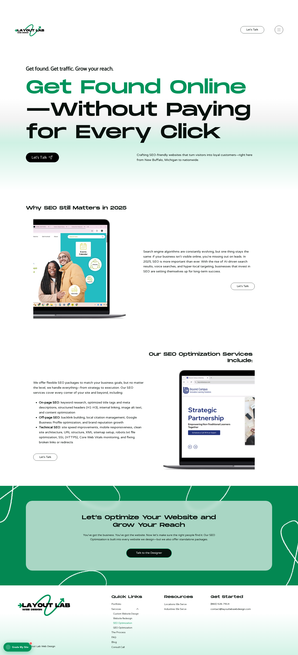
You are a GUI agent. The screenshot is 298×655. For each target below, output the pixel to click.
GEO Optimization (122, 627)
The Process (118, 632)
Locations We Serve (175, 604)
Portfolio (116, 604)
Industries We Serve (175, 609)
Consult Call (118, 647)
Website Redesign (122, 618)
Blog (114, 642)
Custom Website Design (126, 613)
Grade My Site (20, 647)
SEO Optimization (122, 623)
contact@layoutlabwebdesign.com (231, 609)
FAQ (113, 637)
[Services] (137, 609)
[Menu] (279, 30)
